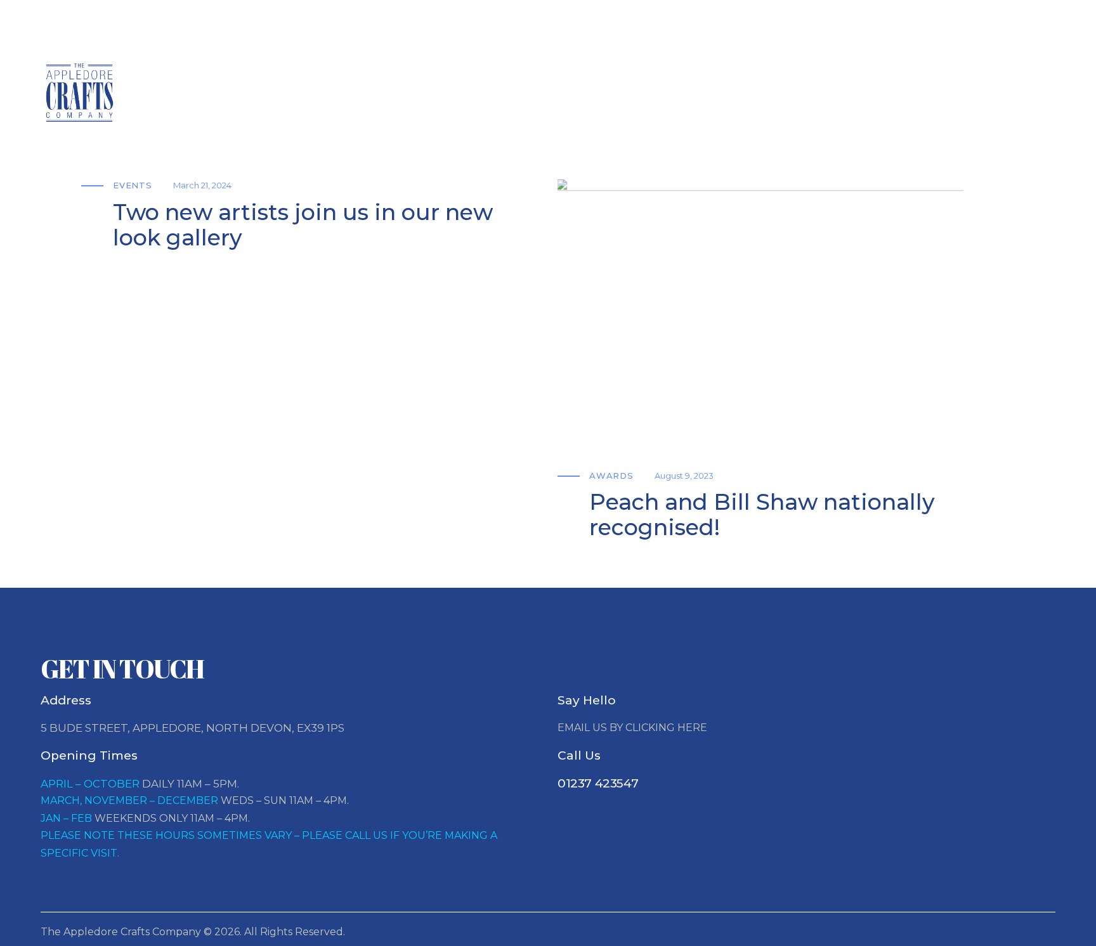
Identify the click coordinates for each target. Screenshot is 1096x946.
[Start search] (1032, 96)
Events (132, 185)
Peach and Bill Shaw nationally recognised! (762, 515)
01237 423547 (598, 783)
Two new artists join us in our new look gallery (303, 225)
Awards (611, 475)
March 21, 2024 (202, 185)
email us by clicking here (632, 728)
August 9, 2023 (684, 475)
